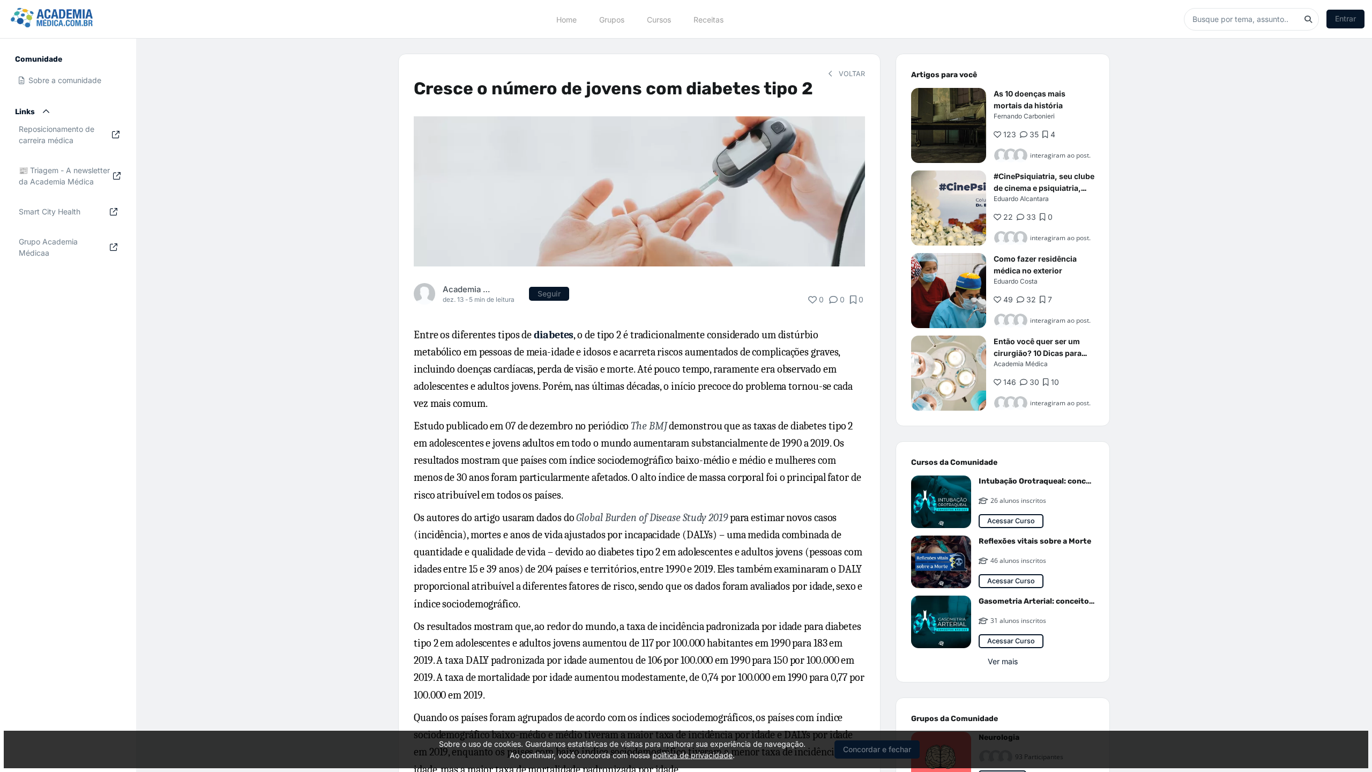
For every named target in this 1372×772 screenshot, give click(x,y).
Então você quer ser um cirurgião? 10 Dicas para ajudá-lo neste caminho (1038, 353)
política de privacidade (692, 755)
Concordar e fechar (877, 749)
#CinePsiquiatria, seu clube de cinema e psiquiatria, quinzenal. (1044, 188)
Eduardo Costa (1016, 281)
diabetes (553, 335)
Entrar (1345, 18)
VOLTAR (851, 74)
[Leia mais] (948, 125)
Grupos (611, 19)
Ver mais (1003, 661)
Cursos (659, 19)
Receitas (709, 19)
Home (566, 19)
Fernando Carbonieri (1024, 116)
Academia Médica (468, 289)
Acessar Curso (1011, 521)
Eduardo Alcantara (1021, 199)
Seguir (549, 293)
